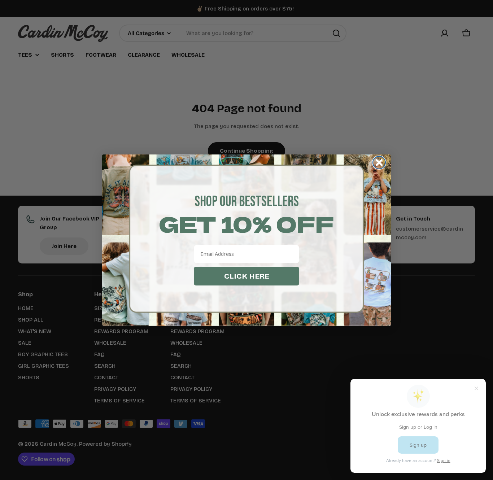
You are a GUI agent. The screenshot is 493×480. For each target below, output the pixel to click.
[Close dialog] (379, 162)
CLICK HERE (246, 276)
